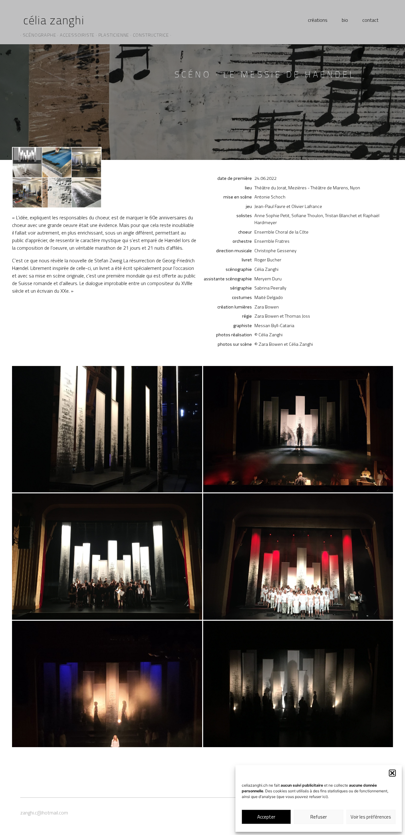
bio (345, 20)
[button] (392, 773)
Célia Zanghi (53, 20)
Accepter (266, 816)
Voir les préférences (371, 816)
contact (370, 20)
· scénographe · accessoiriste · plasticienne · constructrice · (95, 35)
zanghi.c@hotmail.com (44, 812)
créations (317, 20)
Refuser (318, 816)
